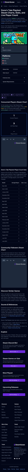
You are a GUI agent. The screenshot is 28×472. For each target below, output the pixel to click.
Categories (4, 429)
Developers (4, 435)
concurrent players (16, 21)
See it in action (13, 351)
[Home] (1, 6)
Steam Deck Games (20, 420)
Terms (8, 469)
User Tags (4, 432)
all (13, 139)
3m (7, 139)
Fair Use (13, 469)
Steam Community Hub (14, 327)
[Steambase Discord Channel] (14, 458)
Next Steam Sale (6, 455)
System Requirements (8, 81)
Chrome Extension (6, 447)
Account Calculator (7, 458)
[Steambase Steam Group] (17, 458)
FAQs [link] (5, 97)
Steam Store (16, 324)
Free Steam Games (19, 434)
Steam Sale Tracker (20, 427)
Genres (3, 427)
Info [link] (13, 94)
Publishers (4, 437)
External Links (6, 77)
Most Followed (18, 412)
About (17, 469)
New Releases (18, 415)
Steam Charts (5, 417)
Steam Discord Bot (6, 450)
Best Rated (17, 406)
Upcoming (17, 417)
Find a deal (13, 366)
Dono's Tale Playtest (6, 20)
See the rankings (13, 394)
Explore (4, 460)
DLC (3, 409)
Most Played (18, 409)
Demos (3, 412)
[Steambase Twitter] (19, 458)
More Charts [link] (20, 94)
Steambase (16, 447)
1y (10, 139)
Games (5, 6)
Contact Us (22, 469)
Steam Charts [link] (6, 94)
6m (7, 260)
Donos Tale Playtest (13, 6)
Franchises (4, 440)
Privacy (4, 469)
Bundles (4, 415)
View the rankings (13, 380)
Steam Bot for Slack (7, 452)
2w (4, 139)
